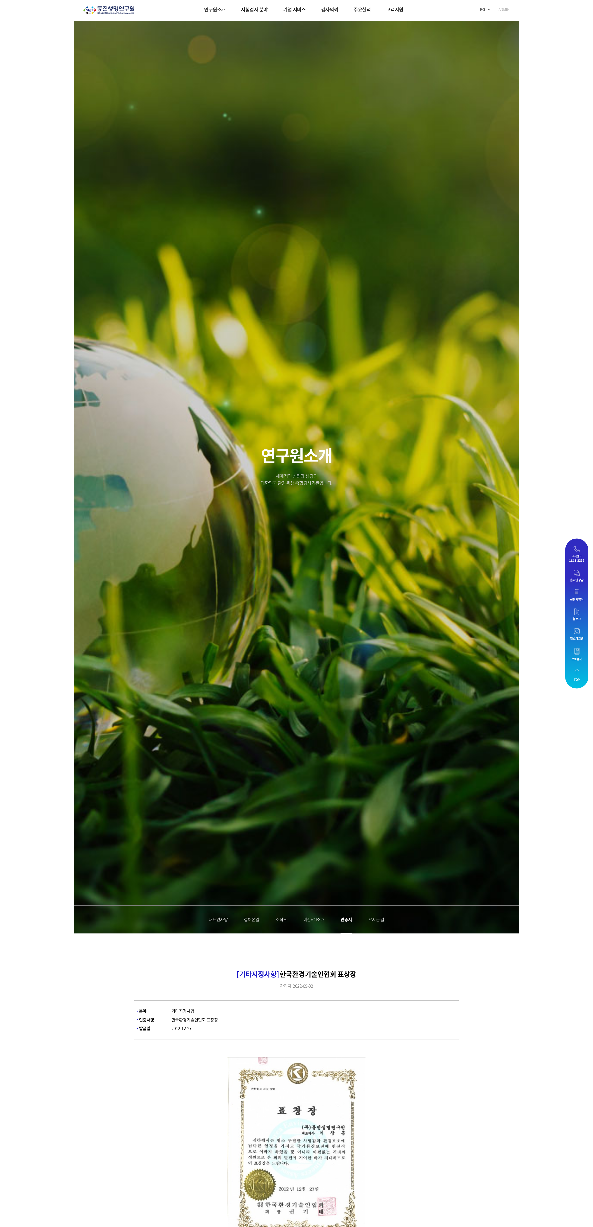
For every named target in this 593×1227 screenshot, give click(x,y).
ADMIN (504, 9)
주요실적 (362, 9)
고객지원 (394, 9)
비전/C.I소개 (314, 1213)
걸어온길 (251, 1213)
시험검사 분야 (254, 9)
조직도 (281, 1213)
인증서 (346, 1213)
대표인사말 (218, 1213)
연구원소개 (215, 9)
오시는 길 (376, 1213)
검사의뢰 (329, 9)
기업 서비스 (294, 9)
